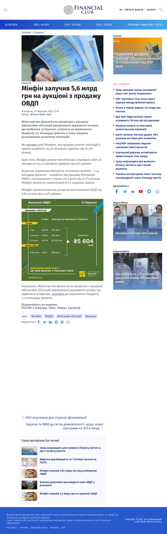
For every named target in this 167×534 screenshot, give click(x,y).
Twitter (62, 307)
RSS (63, 527)
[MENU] (5, 9)
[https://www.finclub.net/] (84, 10)
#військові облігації (69, 316)
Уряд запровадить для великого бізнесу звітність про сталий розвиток (135, 165)
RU (121, 10)
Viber (52, 307)
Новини (26, 83)
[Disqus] (62, 368)
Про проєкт (12, 527)
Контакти (54, 527)
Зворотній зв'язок (39, 527)
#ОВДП (49, 316)
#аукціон (90, 316)
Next (164, 56)
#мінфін (36, 316)
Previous (110, 56)
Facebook (74, 307)
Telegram (41, 307)
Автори (151, 10)
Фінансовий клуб (40, 114)
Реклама (24, 527)
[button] (161, 10)
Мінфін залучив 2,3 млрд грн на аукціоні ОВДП (68, 493)
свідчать (31, 144)
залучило (58, 294)
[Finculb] (117, 192)
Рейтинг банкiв (133, 10)
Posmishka (156, 521)
